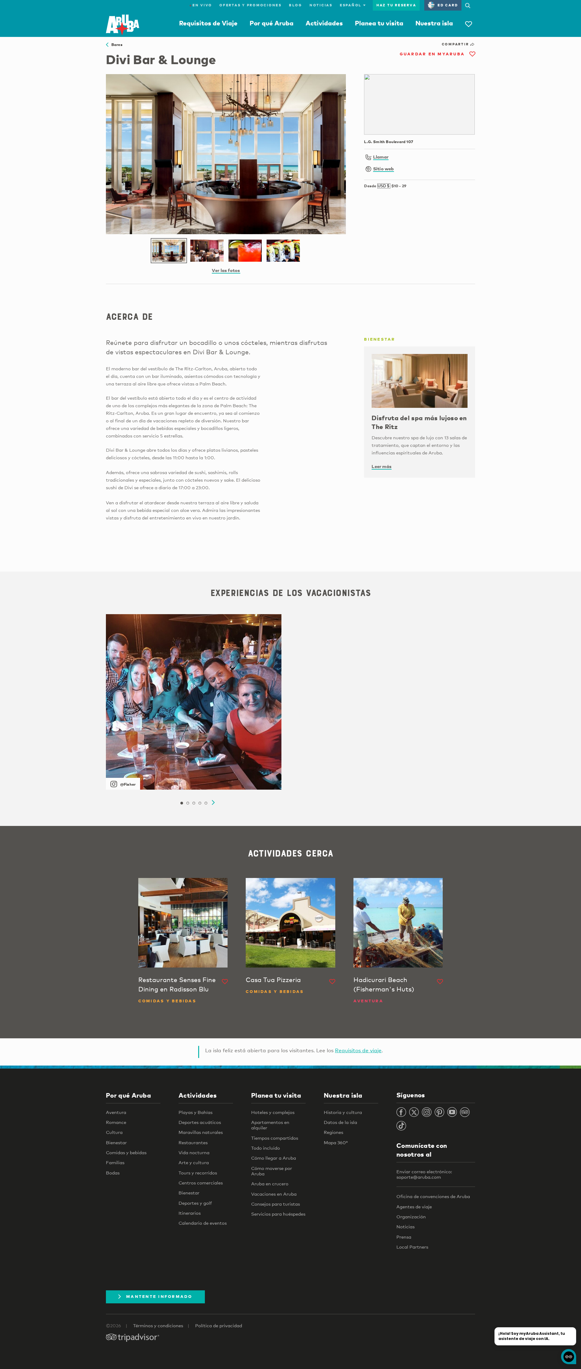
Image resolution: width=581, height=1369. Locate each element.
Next (213, 803)
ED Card (448, 5)
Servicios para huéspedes (278, 1214)
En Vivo (200, 5)
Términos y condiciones (158, 1325)
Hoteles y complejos (272, 1112)
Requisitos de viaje (358, 1050)
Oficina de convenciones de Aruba (433, 1196)
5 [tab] (206, 803)
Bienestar (116, 1142)
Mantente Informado (159, 1296)
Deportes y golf (195, 1203)
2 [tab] (188, 803)
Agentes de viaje (414, 1206)
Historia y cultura (343, 1112)
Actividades (324, 23)
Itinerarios (190, 1213)
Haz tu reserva (396, 5)
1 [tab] (182, 803)
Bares (115, 44)
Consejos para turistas (275, 1204)
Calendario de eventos (203, 1223)
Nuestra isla (434, 23)
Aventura (116, 1112)
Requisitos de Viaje (208, 23)
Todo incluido (265, 1148)
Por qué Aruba (272, 23)
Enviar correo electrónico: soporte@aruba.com (424, 1174)
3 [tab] (194, 803)
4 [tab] (200, 803)
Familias (115, 1162)
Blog (295, 5)
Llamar (381, 156)
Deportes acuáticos (200, 1122)
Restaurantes (193, 1142)
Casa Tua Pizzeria (273, 980)
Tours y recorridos (198, 1172)
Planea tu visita (379, 23)
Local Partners (412, 1246)
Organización (411, 1216)
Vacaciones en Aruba (274, 1194)
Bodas (113, 1172)
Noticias (321, 5)
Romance (116, 1122)
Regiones (333, 1132)
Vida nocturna (194, 1152)
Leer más (382, 466)
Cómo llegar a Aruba (273, 1158)
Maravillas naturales (201, 1132)
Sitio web (383, 168)
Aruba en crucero (269, 1183)
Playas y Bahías (195, 1112)
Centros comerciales (201, 1182)
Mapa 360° (336, 1142)
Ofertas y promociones (250, 5)
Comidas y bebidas (126, 1152)
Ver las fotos (226, 270)
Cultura (114, 1132)
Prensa (403, 1237)
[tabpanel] (193, 702)
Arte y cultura (194, 1162)
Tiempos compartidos (274, 1138)
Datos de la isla (340, 1122)
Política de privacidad (218, 1325)
